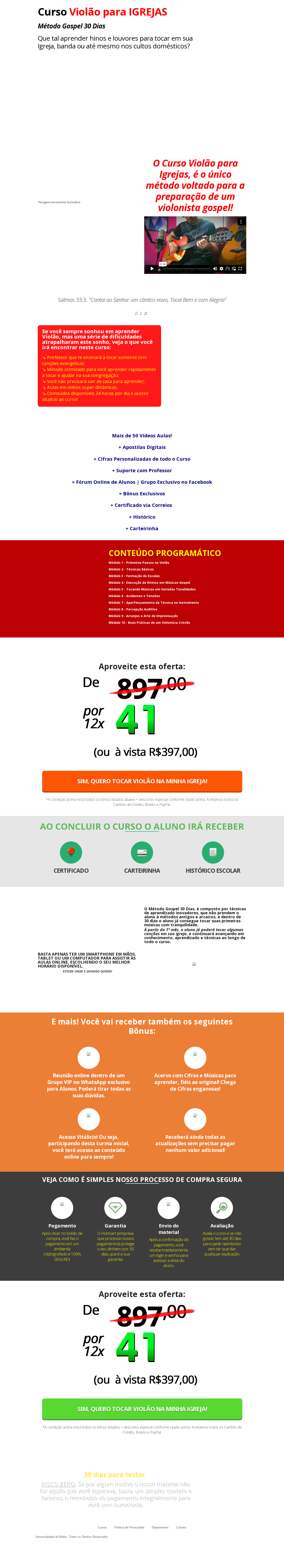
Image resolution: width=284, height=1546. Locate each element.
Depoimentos (160, 1527)
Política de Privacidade (129, 1527)
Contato (181, 1527)
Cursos (102, 1527)
